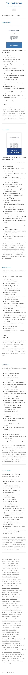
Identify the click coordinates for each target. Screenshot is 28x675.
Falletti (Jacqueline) (9, 452)
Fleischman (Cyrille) (6, 605)
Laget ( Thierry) (17, 115)
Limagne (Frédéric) (8, 456)
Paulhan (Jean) (8, 254)
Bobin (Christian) (6, 568)
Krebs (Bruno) (16, 454)
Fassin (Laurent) (11, 247)
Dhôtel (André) (18, 590)
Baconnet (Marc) (20, 447)
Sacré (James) (21, 654)
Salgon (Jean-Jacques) (7, 656)
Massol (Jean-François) (7, 638)
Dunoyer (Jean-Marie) (7, 596)
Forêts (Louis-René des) (17, 605)
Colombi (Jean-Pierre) (15, 581)
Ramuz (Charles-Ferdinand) (19, 649)
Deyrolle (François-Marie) (8, 590)
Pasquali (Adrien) (6, 647)
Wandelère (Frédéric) (8, 461)
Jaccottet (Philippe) (15, 616)
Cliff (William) (17, 579)
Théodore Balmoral (14, 3)
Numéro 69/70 (6, 22)
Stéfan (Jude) (5, 658)
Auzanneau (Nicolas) (11, 243)
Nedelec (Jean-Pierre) (9, 252)
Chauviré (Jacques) (10, 111)
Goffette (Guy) (5, 614)
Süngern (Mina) (15, 459)
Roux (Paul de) (15, 548)
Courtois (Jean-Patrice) (16, 583)
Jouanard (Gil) (13, 619)
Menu (14, 9)
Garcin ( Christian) (9, 113)
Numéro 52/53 (6, 471)
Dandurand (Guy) (9, 450)
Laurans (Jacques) (6, 627)
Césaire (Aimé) (17, 344)
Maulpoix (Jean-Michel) (19, 638)
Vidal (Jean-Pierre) (6, 663)
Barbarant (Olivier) (6, 563)
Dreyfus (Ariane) (15, 592)
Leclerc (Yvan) (5, 546)
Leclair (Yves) (5, 630)
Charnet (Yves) (5, 577)
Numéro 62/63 (6, 267)
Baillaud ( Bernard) (11, 109)
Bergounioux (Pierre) (7, 565)
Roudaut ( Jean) (15, 118)
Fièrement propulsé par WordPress (8, 672)
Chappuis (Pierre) (15, 574)
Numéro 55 (5, 364)
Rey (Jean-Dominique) (7, 652)
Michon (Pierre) (5, 641)
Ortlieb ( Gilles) (16, 116)
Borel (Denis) (17, 109)
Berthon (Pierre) (16, 565)
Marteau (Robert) (6, 636)
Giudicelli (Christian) (18, 612)
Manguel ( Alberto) (9, 116)
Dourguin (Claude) (6, 592)
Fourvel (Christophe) (18, 452)
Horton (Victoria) (9, 454)
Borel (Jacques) (5, 570)
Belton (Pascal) (15, 563)
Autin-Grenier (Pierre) (14, 559)
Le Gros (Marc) (12, 630)
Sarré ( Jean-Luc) (21, 254)
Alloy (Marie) (5, 559)
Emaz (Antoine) (13, 599)
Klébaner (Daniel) (16, 621)
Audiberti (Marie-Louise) (12, 447)
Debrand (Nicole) (16, 450)
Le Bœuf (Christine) (15, 250)
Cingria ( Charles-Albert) (17, 540)
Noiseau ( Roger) (17, 252)
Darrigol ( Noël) (14, 585)
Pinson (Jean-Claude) (7, 649)
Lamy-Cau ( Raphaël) (6, 250)
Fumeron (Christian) (8, 348)
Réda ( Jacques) (8, 118)
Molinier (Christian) (14, 641)
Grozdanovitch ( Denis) (13, 249)
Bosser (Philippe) (14, 570)
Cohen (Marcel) (17, 111)
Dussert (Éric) (16, 596)
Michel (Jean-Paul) (8, 457)
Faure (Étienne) (16, 346)
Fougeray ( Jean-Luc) (19, 247)
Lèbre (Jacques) (15, 632)
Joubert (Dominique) (7, 621)
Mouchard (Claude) (16, 457)
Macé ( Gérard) (5, 634)
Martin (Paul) (14, 636)
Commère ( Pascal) (19, 245)
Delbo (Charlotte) (15, 588)
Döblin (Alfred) (5, 599)
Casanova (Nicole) (9, 344)
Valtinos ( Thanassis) (18, 660)
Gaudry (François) (16, 113)
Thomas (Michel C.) (15, 353)
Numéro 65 (5, 130)
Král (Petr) (11, 623)
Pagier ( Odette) (21, 645)
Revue (15, 108)
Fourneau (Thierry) (17, 607)
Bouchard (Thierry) (6, 572)
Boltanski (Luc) (14, 568)
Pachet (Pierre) (13, 645)
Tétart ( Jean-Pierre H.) (6, 256)
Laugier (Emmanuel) (17, 625)
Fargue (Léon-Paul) (16, 601)
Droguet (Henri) (9, 346)
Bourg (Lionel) (19, 449)
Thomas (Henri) (14, 256)
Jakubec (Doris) (5, 619)
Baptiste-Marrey (15, 561)
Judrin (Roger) (11, 115)
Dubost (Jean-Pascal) (15, 594)
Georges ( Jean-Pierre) (7, 612)
